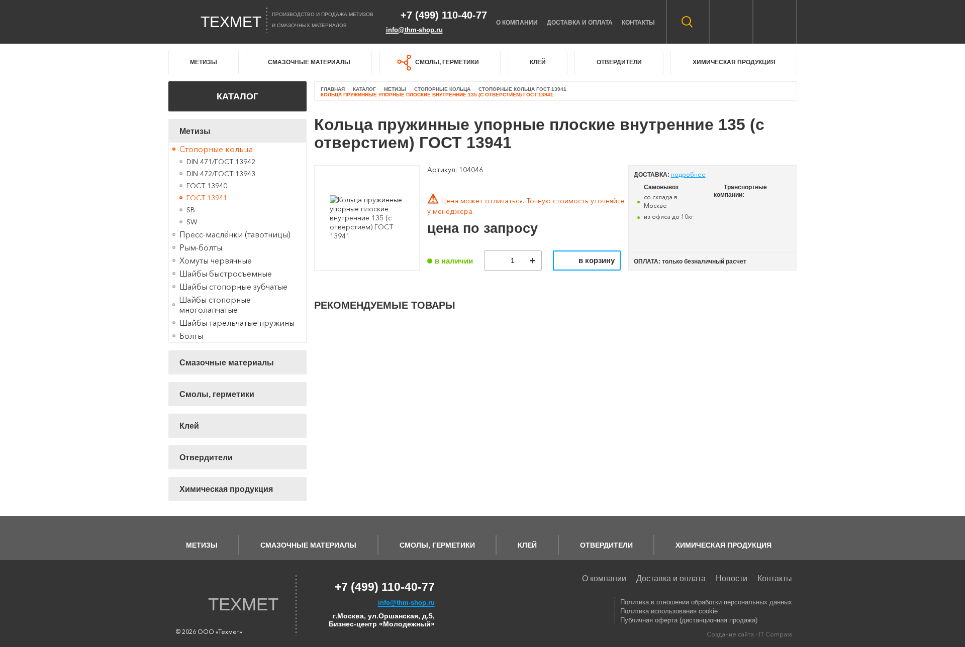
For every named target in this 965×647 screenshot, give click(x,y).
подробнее (688, 174)
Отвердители (619, 62)
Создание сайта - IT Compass (749, 634)
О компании (517, 22)
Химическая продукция (734, 62)
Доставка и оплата (580, 22)
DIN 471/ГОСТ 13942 (220, 161)
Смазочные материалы (309, 62)
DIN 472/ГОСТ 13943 (220, 173)
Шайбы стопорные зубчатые (233, 287)
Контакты (638, 22)
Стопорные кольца (216, 149)
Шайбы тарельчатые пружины (237, 323)
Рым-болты (200, 247)
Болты (191, 336)
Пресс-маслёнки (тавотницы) (235, 234)
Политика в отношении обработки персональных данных (706, 602)
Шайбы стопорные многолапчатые (215, 305)
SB (190, 209)
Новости (731, 578)
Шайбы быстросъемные (225, 274)
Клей (538, 62)
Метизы (203, 62)
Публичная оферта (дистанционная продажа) (688, 620)
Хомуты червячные (215, 260)
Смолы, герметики (447, 62)
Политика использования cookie (669, 611)
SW (192, 221)
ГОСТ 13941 (206, 197)
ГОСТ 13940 (206, 185)
